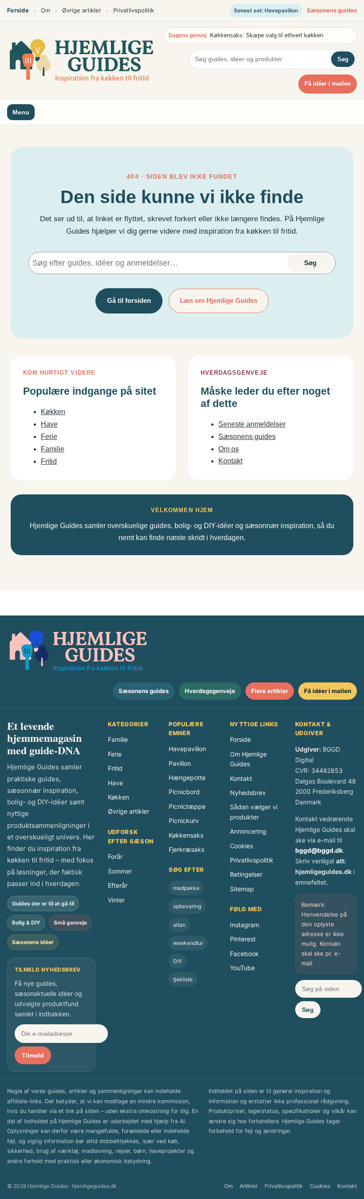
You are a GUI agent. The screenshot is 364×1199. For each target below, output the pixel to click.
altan (179, 924)
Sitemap (242, 889)
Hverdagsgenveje (210, 690)
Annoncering (248, 831)
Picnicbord (184, 791)
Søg (342, 59)
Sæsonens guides (332, 10)
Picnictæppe (187, 806)
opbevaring (187, 906)
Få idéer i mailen (328, 83)
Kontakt (230, 461)
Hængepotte (187, 777)
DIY (177, 961)
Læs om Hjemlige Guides (218, 300)
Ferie (49, 436)
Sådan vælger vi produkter (253, 811)
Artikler (248, 1186)
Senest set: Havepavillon (266, 10)
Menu (20, 112)
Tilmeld (33, 1055)
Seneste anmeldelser (251, 424)
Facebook (244, 953)
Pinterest (243, 939)
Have (49, 424)
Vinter (116, 900)
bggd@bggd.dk (319, 850)
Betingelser (246, 874)
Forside (18, 10)
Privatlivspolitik (133, 10)
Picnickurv (184, 820)
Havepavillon (187, 748)
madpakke (186, 888)
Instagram (244, 925)
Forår (115, 856)
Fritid (49, 461)
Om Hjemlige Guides (248, 759)
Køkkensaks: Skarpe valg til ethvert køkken (266, 35)
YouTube (242, 968)
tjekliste (183, 979)
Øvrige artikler (81, 10)
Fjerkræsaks (186, 849)
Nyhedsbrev (248, 792)
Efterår (117, 885)
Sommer (120, 871)
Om (45, 10)
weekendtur (188, 943)
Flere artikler (269, 690)
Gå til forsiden (129, 300)
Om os (228, 449)
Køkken (53, 411)
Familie (52, 449)
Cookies (241, 846)
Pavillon (180, 763)
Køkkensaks (186, 835)
